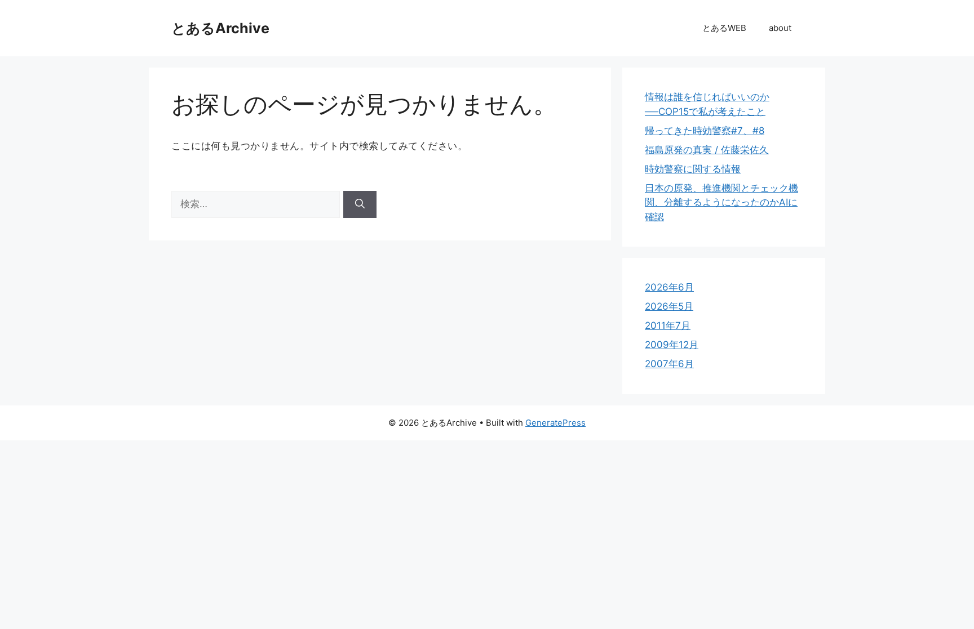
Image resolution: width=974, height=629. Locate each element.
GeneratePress (555, 422)
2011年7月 (667, 325)
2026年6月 (669, 287)
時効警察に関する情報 (693, 169)
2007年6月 (669, 363)
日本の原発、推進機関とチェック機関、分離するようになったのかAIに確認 (721, 202)
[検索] (360, 204)
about (780, 28)
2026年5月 (669, 306)
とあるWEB (724, 28)
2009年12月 (671, 344)
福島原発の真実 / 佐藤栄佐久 (707, 149)
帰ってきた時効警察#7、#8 (704, 130)
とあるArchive (220, 28)
